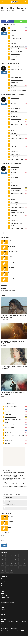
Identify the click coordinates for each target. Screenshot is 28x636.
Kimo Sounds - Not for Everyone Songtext (9, 623)
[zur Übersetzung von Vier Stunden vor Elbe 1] (26, 48)
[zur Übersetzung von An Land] (26, 422)
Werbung (3, 581)
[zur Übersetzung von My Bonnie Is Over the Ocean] (26, 406)
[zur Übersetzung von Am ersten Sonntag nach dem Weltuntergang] (26, 435)
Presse (2, 578)
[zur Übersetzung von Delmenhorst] (26, 27)
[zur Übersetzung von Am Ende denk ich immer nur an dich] (26, 46)
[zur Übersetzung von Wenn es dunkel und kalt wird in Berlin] (26, 419)
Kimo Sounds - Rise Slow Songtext (8, 626)
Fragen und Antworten (5, 595)
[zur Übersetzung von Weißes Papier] (26, 30)
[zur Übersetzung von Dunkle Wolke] (26, 85)
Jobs (2, 583)
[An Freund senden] (20, 21)
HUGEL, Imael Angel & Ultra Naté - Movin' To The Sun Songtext (14, 621)
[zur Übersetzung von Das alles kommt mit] (26, 437)
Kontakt (2, 585)
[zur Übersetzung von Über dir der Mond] (26, 440)
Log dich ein (3, 288)
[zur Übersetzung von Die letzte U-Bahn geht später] (26, 124)
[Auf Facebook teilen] (7, 21)
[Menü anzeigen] (2, 2)
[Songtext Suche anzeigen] (26, 2)
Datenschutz (3, 597)
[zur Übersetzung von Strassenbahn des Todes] (26, 118)
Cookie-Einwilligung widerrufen (7, 602)
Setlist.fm (3, 614)
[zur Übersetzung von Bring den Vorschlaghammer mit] (26, 159)
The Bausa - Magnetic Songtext (7, 633)
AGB (8, 597)
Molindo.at (3, 611)
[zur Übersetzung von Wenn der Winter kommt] (26, 430)
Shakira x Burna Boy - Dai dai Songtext (9, 628)
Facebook (3, 609)
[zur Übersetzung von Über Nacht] (26, 443)
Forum (2, 593)
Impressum (3, 600)
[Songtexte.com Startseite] (14, 1)
